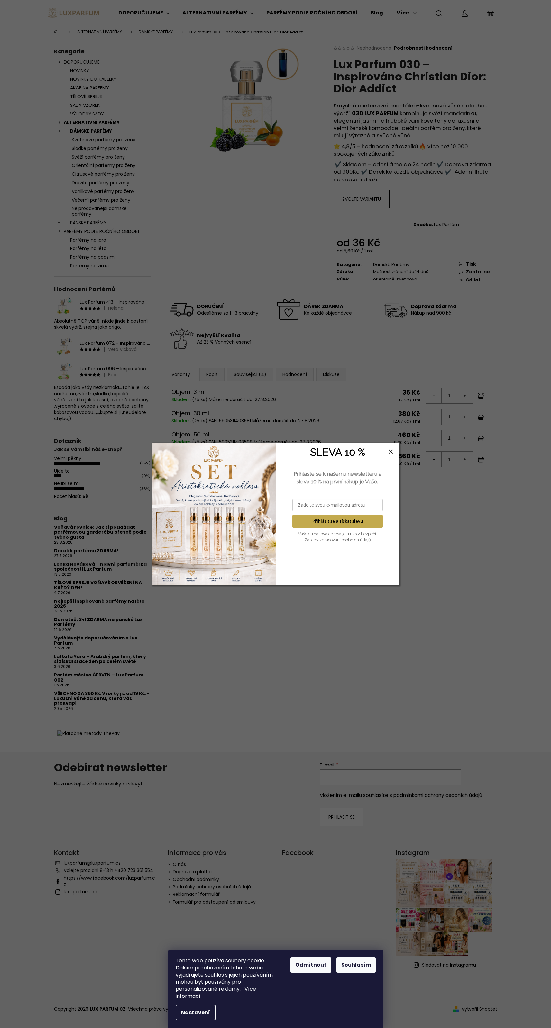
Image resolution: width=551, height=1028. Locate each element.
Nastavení (195, 1012)
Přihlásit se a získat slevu (337, 521)
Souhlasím (356, 964)
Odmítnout (310, 964)
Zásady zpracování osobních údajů (337, 539)
